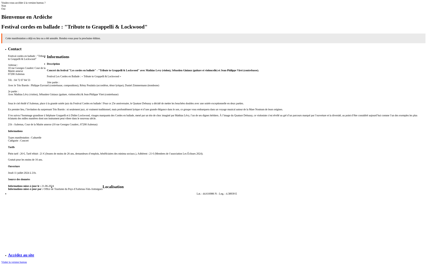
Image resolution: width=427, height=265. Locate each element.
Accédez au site (21, 255)
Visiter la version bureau (14, 262)
